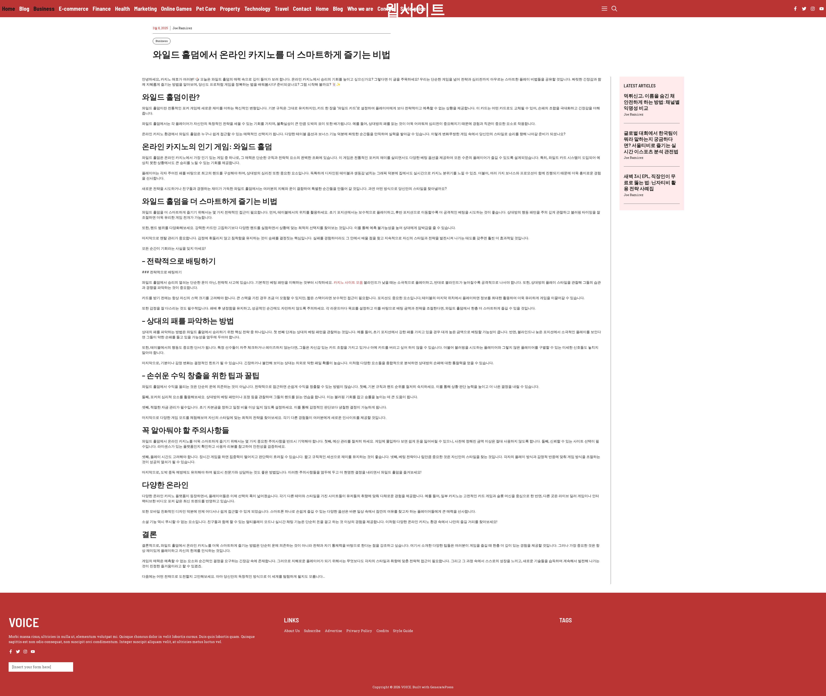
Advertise (333, 630)
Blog (24, 8)
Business (44, 8)
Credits (382, 630)
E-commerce (73, 8)
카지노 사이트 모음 (348, 282)
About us (292, 630)
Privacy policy (359, 630)
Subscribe (312, 630)
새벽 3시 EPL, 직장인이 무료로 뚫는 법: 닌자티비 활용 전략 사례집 (650, 182)
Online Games (176, 8)
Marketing (145, 8)
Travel (282, 8)
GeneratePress (441, 687)
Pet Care (206, 8)
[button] (614, 8)
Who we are (360, 8)
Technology (257, 8)
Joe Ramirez (182, 28)
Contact (302, 8)
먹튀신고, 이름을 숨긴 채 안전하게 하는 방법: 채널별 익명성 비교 (652, 102)
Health (122, 8)
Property (230, 8)
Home (8, 8)
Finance (102, 8)
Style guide (413, 8)
